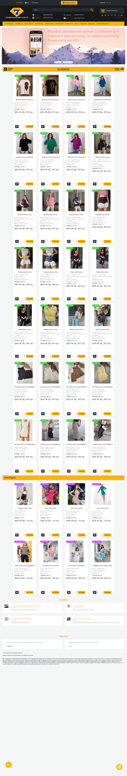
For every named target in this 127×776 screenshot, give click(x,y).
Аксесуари (84, 23)
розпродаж (10, 454)
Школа (77, 23)
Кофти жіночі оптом (76, 248)
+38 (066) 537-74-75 (48, 17)
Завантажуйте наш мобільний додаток (21, 595)
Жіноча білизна (29, 23)
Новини (63, 576)
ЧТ (112, 15)
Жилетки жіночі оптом (102, 133)
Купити (29, 103)
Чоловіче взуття (49, 23)
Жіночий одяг (19, 23)
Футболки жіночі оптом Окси (24, 76)
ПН (102, 15)
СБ (118, 15)
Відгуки (63, 613)
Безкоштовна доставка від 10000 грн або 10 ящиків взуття (26, 582)
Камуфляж (91, 23)
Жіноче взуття (59, 23)
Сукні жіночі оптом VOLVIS (50, 542)
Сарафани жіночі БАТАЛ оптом (102, 542)
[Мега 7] (63, 34)
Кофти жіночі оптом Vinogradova (24, 542)
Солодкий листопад (78, 582)
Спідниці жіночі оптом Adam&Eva (50, 420)
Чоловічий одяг (9, 23)
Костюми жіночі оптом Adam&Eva (24, 363)
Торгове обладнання (102, 23)
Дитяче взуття (69, 23)
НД (121, 15)
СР (108, 15)
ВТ (105, 15)
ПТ (115, 15)
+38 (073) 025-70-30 (48, 14)
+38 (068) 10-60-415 (79, 14)
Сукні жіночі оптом (50, 484)
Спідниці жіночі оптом (102, 191)
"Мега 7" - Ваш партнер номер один (82, 595)
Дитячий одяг (39, 23)
